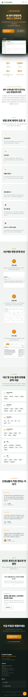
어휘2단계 (11, 396)
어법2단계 (5, 398)
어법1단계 (21, 396)
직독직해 (15, 459)
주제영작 (9, 435)
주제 (12, 420)
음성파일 (5, 449)
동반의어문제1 (11, 445)
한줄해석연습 (6, 461)
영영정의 (5, 447)
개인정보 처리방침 (7, 686)
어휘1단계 (5, 396)
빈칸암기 (5, 433)
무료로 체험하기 (7, 31)
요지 (19, 420)
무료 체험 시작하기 (13, 636)
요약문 (16, 447)
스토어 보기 (8, 607)
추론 (15, 410)
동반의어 (5, 445)
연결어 (5, 423)
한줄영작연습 (12, 461)
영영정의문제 (11, 447)
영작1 (20, 433)
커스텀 (21, 447)
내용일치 (11, 408)
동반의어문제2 (18, 445)
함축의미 (21, 408)
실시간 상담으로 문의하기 (14, 641)
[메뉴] (25, 2)
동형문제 (14, 435)
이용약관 (5, 682)
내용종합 (15, 433)
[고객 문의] (25, 694)
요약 (9, 423)
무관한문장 (6, 410)
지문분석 (5, 459)
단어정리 (20, 459)
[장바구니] (23, 2)
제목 (15, 420)
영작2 (5, 435)
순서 (5, 420)
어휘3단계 (16, 396)
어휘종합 (10, 433)
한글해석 (10, 459)
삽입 (8, 420)
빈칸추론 (11, 410)
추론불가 (19, 410)
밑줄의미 (16, 408)
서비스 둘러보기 (20, 31)
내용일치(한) (6, 408)
